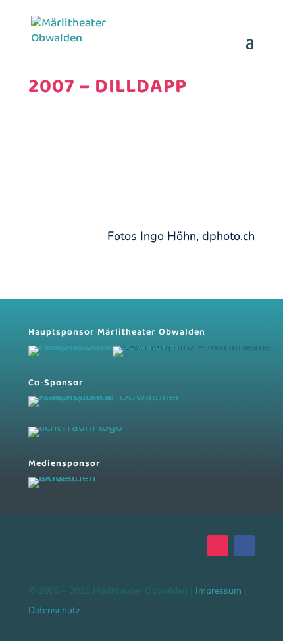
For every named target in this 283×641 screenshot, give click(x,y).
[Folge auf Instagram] (217, 545)
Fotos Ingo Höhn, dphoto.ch (181, 236)
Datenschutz (54, 610)
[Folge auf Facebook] (244, 545)
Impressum (218, 590)
